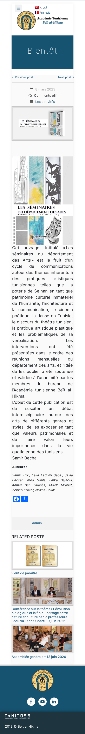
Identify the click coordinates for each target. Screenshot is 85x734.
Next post (64, 77)
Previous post (24, 77)
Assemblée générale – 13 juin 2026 (39, 657)
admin (37, 523)
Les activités (45, 102)
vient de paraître (24, 573)
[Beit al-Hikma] (42, 23)
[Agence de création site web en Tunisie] (17, 716)
